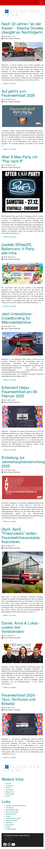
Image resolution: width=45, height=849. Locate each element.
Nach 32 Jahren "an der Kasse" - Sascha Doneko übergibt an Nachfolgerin (22, 28)
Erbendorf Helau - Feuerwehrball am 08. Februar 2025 (20, 391)
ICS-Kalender (10, 794)
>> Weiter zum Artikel (9, 83)
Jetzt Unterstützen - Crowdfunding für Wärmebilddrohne (18, 318)
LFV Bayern (10, 808)
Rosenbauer (10, 825)
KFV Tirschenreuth (12, 812)
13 (12, 15)
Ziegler (8, 827)
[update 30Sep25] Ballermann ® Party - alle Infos (19, 248)
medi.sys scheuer (11, 820)
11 (3, 15)
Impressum (9, 790)
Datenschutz (10, 792)
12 (8, 15)
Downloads (9, 785)
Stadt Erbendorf (11, 814)
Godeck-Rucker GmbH (13, 818)
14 (16, 15)
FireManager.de (11, 829)
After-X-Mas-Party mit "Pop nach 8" (19, 159)
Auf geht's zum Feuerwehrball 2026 (18, 93)
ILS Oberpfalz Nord (12, 810)
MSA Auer (9, 822)
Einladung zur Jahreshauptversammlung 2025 (23, 461)
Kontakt (8, 787)
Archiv (8, 796)
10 (38, 11)
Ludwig (8, 816)
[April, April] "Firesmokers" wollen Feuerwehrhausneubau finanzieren (21, 535)
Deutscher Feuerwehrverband (16, 805)
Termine (8, 783)
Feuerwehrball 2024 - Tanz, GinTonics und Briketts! (19, 699)
